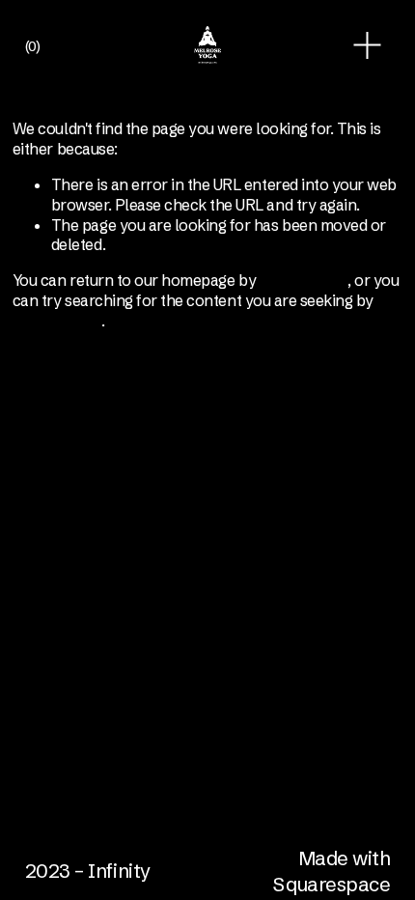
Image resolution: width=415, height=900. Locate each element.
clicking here (304, 280)
